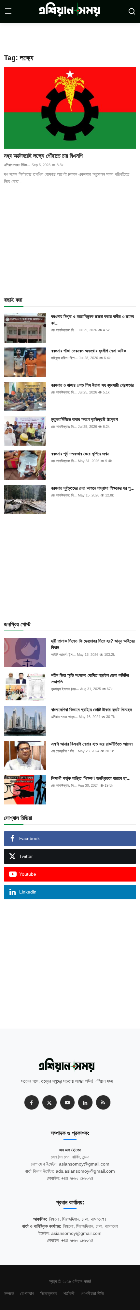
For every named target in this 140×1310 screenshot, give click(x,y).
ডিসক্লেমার (48, 1293)
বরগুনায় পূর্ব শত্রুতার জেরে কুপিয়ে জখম (80, 453)
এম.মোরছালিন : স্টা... (64, 751)
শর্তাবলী (69, 1293)
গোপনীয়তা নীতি (92, 1293)
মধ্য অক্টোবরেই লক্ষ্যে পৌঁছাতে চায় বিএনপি (43, 156)
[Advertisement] (80, 36)
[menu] (8, 11)
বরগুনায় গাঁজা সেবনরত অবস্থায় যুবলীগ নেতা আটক (88, 350)
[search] (132, 11)
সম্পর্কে (9, 1293)
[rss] (103, 1102)
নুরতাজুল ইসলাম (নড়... (65, 689)
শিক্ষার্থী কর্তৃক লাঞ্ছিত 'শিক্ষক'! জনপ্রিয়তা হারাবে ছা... (91, 778)
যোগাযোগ (27, 1293)
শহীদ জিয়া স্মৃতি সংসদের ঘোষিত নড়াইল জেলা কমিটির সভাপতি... (90, 678)
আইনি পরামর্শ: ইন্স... (63, 654)
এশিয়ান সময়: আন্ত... (64, 717)
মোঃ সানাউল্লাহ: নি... (64, 330)
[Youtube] (67, 1102)
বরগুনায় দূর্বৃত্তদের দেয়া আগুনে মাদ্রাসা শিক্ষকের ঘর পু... (92, 488)
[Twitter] (49, 1102)
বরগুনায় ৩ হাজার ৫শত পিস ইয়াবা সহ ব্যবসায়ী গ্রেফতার (92, 385)
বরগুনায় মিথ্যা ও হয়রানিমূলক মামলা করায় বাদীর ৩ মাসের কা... (92, 319)
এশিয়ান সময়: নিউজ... (17, 165)
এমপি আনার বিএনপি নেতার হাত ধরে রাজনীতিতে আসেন (92, 743)
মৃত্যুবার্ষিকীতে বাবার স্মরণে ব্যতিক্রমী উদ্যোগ (84, 419)
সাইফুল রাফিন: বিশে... (64, 358)
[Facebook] (31, 1102)
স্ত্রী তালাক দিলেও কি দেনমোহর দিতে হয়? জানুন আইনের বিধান (93, 644)
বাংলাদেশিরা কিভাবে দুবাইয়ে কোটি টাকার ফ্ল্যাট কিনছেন (91, 709)
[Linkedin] (85, 1102)
